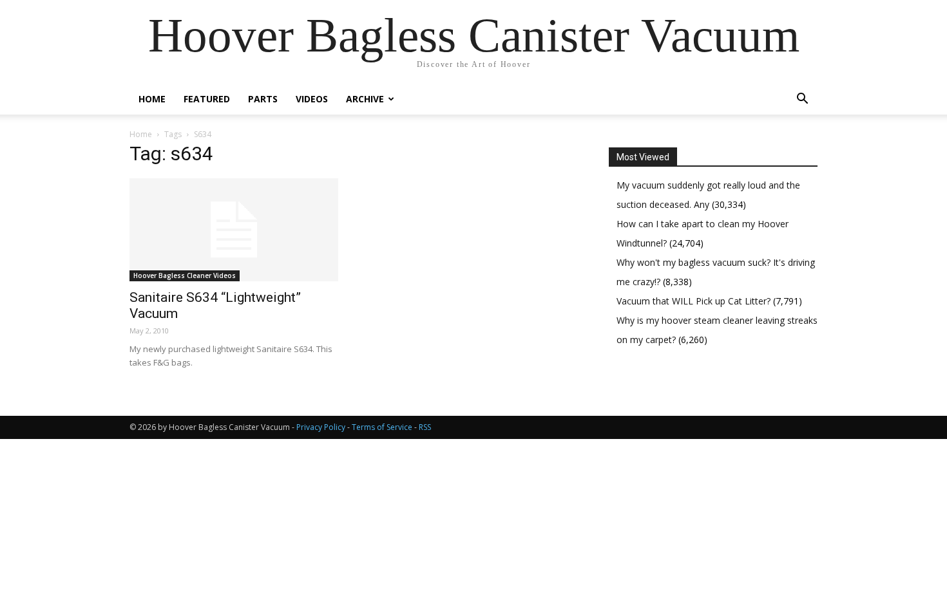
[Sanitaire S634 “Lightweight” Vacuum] (233, 229)
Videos (312, 99)
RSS (425, 427)
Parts (263, 99)
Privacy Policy (320, 427)
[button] (802, 100)
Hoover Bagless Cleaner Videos (184, 275)
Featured (207, 99)
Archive (365, 99)
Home (152, 99)
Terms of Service (382, 427)
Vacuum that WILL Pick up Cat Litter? (695, 301)
